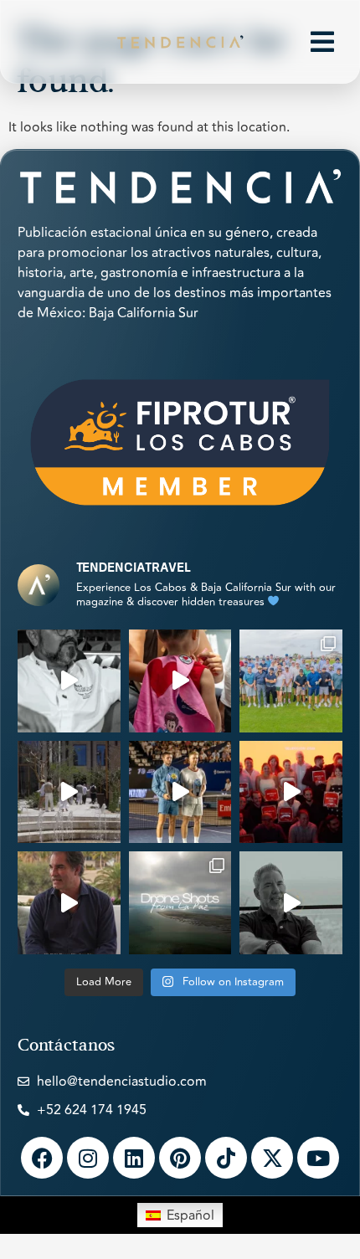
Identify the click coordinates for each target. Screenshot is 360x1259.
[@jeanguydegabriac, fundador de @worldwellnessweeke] (69, 902)
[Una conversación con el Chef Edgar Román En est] (69, 681)
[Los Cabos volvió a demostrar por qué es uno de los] (290, 792)
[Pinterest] (180, 1158)
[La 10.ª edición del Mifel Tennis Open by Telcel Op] (180, 792)
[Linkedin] (134, 1158)
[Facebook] (42, 1158)
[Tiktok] (226, 1158)
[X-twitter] (272, 1158)
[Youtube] (318, 1158)
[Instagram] (88, 1158)
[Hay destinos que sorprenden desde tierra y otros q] (180, 902)
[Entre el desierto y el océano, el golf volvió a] (290, 681)
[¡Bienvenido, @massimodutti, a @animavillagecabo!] (69, 792)
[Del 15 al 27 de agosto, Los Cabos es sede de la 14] (180, 681)
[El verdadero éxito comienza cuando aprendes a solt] (290, 902)
